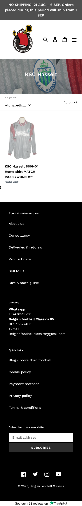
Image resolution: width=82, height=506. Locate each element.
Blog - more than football (30, 360)
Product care (20, 259)
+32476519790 (20, 314)
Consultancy (19, 235)
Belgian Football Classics (47, 486)
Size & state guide (24, 283)
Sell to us (16, 271)
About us (16, 223)
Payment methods (24, 384)
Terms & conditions (25, 407)
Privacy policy (20, 396)
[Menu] (74, 40)
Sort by (10, 98)
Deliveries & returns (25, 247)
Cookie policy (20, 372)
